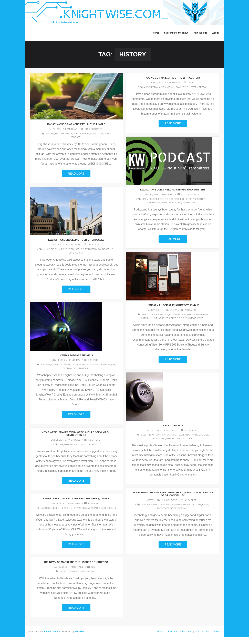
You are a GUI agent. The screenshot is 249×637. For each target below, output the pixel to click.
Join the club (202, 631)
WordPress (81, 631)
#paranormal (167, 87)
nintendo (74, 571)
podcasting (174, 202)
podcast (75, 137)
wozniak (182, 508)
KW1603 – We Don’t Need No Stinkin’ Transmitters (172, 189)
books (155, 314)
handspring (201, 314)
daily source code (153, 199)
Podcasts (96, 129)
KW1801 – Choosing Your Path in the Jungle (76, 124)
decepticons (60, 508)
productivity (173, 438)
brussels (76, 249)
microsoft (163, 508)
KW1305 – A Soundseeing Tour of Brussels (76, 239)
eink (171, 314)
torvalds (92, 444)
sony (183, 318)
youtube (187, 438)
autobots (46, 508)
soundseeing (105, 249)
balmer (153, 504)
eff (61, 444)
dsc (171, 199)
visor (200, 318)
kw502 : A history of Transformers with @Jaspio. (76, 498)
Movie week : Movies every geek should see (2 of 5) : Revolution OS (76, 434)
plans (107, 134)
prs (167, 318)
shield (93, 571)
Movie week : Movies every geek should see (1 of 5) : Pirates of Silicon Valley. (173, 494)
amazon (146, 314)
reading (175, 318)
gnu (66, 444)
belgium (55, 249)
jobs (198, 504)
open (164, 202)
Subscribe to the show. (180, 631)
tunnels (83, 368)
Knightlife (190, 430)
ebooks (164, 314)
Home (160, 631)
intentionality (81, 134)
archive (45, 364)
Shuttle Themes (51, 631)
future (50, 134)
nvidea (85, 571)
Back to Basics (173, 425)
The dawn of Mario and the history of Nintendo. (76, 562)
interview (84, 508)
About (216, 631)
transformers (107, 508)
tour (70, 253)
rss (113, 364)
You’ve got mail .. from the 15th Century (172, 77)
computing (182, 87)
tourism (79, 253)
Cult (87, 129)
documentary (166, 504)
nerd (161, 318)
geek (190, 314)
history (59, 134)
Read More (76, 173)
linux (82, 444)
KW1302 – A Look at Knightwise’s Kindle (173, 305)
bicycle (65, 249)
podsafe (105, 364)
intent (68, 134)
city (85, 249)
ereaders (180, 314)
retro (202, 87)
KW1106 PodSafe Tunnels (76, 355)
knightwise (173, 83)
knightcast (96, 134)
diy (166, 199)
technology (189, 202)
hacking (179, 199)
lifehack (204, 435)
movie (173, 508)
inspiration (163, 435)
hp (193, 504)
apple (144, 504)
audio (47, 249)
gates (178, 504)
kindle (154, 318)
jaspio (94, 508)
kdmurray (71, 129)
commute (56, 364)
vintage (192, 318)
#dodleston (151, 87)
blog (144, 435)
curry (66, 364)
